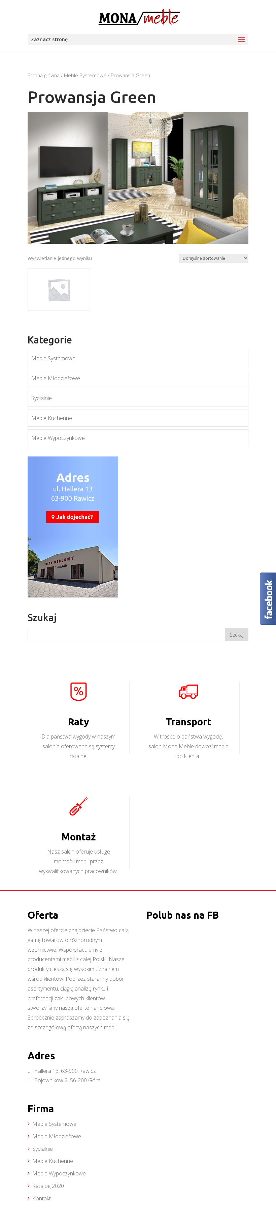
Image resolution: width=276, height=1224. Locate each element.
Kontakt (41, 1198)
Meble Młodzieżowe (55, 378)
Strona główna (44, 75)
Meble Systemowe (85, 75)
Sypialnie (41, 398)
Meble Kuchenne (51, 418)
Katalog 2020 (48, 1186)
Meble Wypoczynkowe (58, 438)
